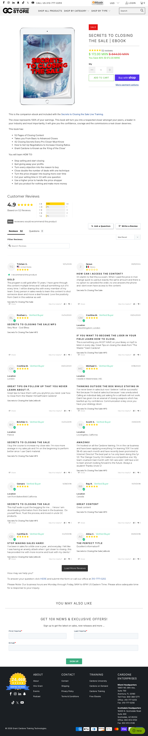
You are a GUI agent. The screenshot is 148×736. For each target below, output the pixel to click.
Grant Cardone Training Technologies (29, 728)
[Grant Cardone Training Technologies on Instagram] (8, 3)
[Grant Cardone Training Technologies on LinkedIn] (13, 3)
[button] (76, 11)
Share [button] (13, 304)
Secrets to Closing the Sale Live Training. (82, 114)
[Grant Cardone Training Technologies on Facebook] (3, 3)
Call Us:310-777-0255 (49, 3)
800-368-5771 (133, 697)
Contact (65, 681)
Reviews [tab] (13, 231)
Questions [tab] (34, 231)
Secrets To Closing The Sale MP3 (22, 332)
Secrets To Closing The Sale (20, 302)
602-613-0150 (130, 720)
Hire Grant (38, 686)
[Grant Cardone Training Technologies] (16, 11)
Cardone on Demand (98, 686)
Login (132, 3)
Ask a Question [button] (102, 226)
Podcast (36, 696)
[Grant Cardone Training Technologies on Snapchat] (18, 3)
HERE (43, 578)
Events (36, 691)
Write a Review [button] (130, 226)
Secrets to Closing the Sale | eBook (24, 400)
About (36, 681)
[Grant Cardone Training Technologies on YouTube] (32, 3)
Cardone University (98, 681)
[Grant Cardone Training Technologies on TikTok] (23, 3)
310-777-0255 (98, 578)
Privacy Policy (67, 691)
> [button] (75, 568)
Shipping (65, 686)
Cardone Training (97, 691)
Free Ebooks (95, 696)
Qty (90, 64)
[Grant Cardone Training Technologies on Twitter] (27, 3)
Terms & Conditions (70, 696)
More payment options (127, 84)
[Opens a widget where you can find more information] (137, 731)
